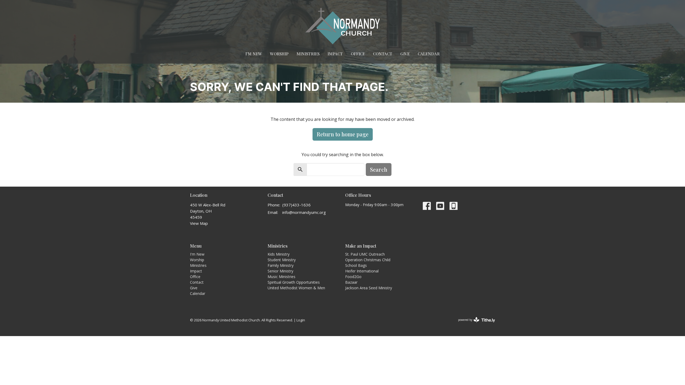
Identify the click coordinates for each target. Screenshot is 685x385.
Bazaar (351, 282)
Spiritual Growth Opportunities (294, 282)
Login (300, 320)
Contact (382, 53)
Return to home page (342, 134)
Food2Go (353, 276)
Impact (335, 53)
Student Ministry (282, 259)
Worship (279, 53)
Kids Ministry (279, 254)
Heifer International (362, 271)
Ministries (307, 53)
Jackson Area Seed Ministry (368, 287)
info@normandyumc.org (304, 212)
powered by (473, 324)
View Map (199, 223)
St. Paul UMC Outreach (365, 254)
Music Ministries (281, 276)
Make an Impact (360, 246)
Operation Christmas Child (367, 259)
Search (378, 169)
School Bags (356, 265)
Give (405, 53)
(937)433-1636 (296, 204)
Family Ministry (281, 265)
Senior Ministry (280, 271)
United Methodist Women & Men (296, 287)
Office (358, 53)
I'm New (253, 53)
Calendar (429, 53)
